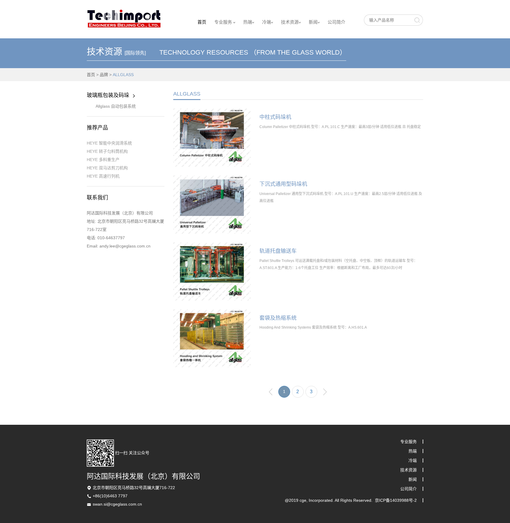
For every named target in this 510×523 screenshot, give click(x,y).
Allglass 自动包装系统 (116, 106)
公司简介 (336, 21)
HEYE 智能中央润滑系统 (109, 143)
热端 (247, 21)
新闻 (313, 21)
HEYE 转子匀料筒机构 (107, 151)
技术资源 (290, 21)
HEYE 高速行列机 (103, 176)
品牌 (104, 74)
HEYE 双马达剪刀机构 (107, 167)
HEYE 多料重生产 (103, 159)
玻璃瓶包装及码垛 (108, 95)
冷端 (266, 21)
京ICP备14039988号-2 (396, 500)
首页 (201, 21)
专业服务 (223, 21)
